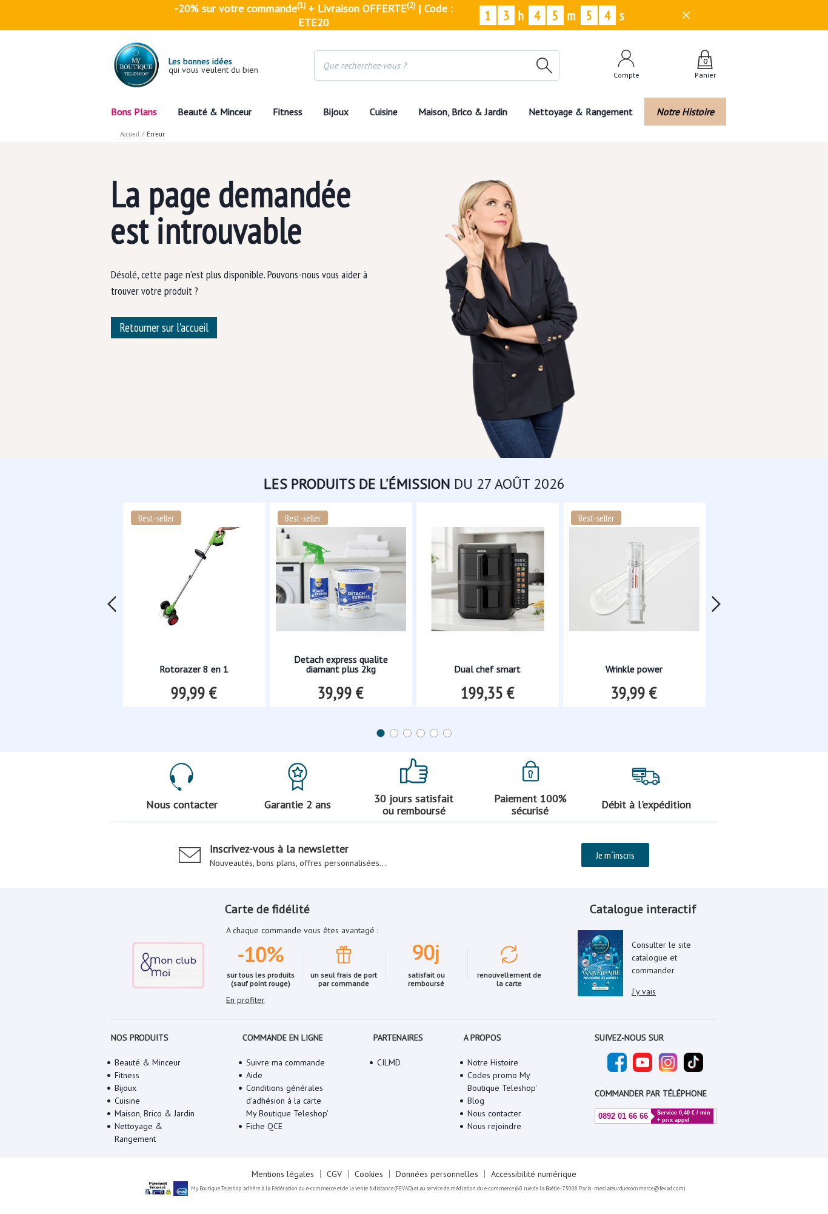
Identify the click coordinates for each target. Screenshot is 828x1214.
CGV (334, 1174)
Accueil (129, 134)
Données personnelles (437, 1174)
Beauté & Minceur (215, 112)
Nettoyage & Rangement (581, 112)
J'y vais (644, 991)
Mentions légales (283, 1174)
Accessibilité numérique (533, 1174)
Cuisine (384, 112)
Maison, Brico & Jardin (462, 112)
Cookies (369, 1174)
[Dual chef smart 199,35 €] (487, 583)
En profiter (245, 999)
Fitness (287, 112)
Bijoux (336, 112)
